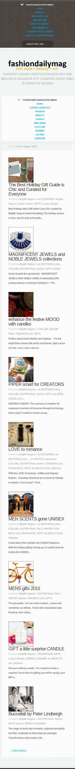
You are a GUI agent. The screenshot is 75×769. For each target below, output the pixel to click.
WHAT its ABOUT (40, 24)
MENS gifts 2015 (24, 588)
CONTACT (40, 12)
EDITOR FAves (28, 268)
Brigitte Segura (27, 199)
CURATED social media (40, 32)
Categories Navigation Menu (40, 119)
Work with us (40, 16)
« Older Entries (18, 750)
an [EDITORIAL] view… (50, 264)
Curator (40, 138)
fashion (40, 111)
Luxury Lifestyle (40, 108)
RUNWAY (39, 131)
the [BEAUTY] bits (41, 468)
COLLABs (13, 268)
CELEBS (40, 134)
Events (40, 119)
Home (11, 146)
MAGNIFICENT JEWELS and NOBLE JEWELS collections (36, 256)
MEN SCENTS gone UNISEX (36, 518)
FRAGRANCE (15, 468)
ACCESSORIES (46, 199)
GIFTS (37, 203)
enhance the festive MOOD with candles (33, 321)
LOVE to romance (25, 449)
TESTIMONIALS (40, 28)
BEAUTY (40, 115)
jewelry (19, 723)
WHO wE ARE (40, 20)
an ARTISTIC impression (43, 459)
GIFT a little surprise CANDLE (36, 648)
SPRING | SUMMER (36, 658)
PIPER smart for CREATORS (36, 384)
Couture (40, 127)
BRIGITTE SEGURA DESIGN (40, 35)
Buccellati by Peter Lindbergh (35, 713)
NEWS (40, 104)
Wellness (40, 123)
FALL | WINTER (45, 528)
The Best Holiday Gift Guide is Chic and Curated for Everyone (36, 189)
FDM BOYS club (24, 333)
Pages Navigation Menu (40, 20)
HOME (40, 8)
